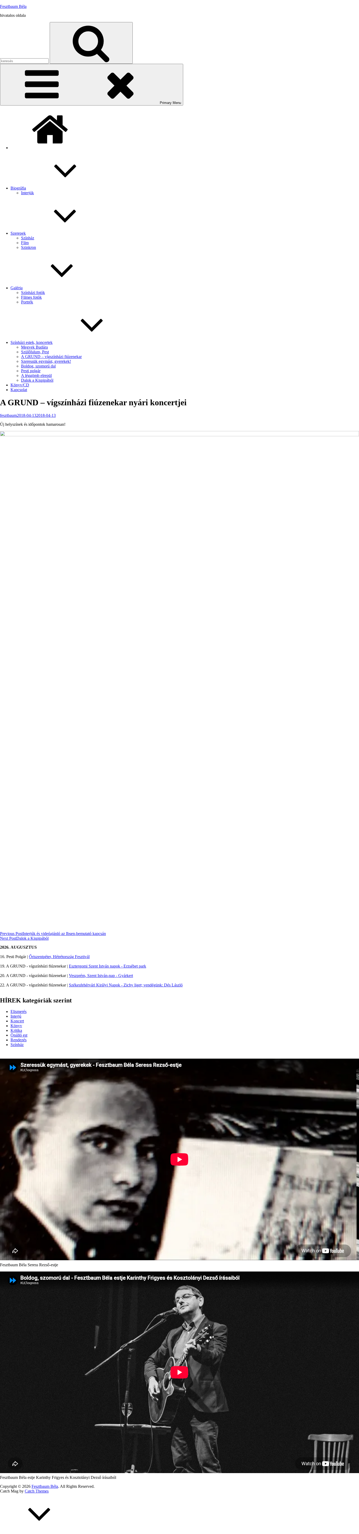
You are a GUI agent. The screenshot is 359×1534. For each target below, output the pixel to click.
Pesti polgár (30, 371)
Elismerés (19, 1011)
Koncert (17, 1021)
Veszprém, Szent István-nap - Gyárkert (101, 975)
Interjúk (27, 193)
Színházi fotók (33, 292)
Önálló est (19, 1035)
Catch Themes (37, 1491)
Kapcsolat (19, 389)
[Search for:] (25, 61)
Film (25, 242)
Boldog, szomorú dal (38, 366)
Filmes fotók (31, 297)
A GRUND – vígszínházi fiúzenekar (51, 356)
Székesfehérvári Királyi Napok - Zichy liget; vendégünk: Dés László (126, 985)
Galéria (17, 288)
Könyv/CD (20, 385)
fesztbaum (8, 415)
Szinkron (28, 247)
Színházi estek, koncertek (32, 342)
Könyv (16, 1025)
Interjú (16, 1016)
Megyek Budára (34, 347)
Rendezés (19, 1040)
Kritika (16, 1030)
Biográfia (18, 188)
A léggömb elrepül (36, 375)
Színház (27, 238)
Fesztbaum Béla (13, 6)
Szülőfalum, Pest (35, 352)
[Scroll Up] (39, 1531)
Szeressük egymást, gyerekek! (46, 361)
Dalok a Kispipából (37, 380)
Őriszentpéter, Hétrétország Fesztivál (59, 956)
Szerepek (18, 233)
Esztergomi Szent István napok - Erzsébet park (107, 966)
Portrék (27, 302)
